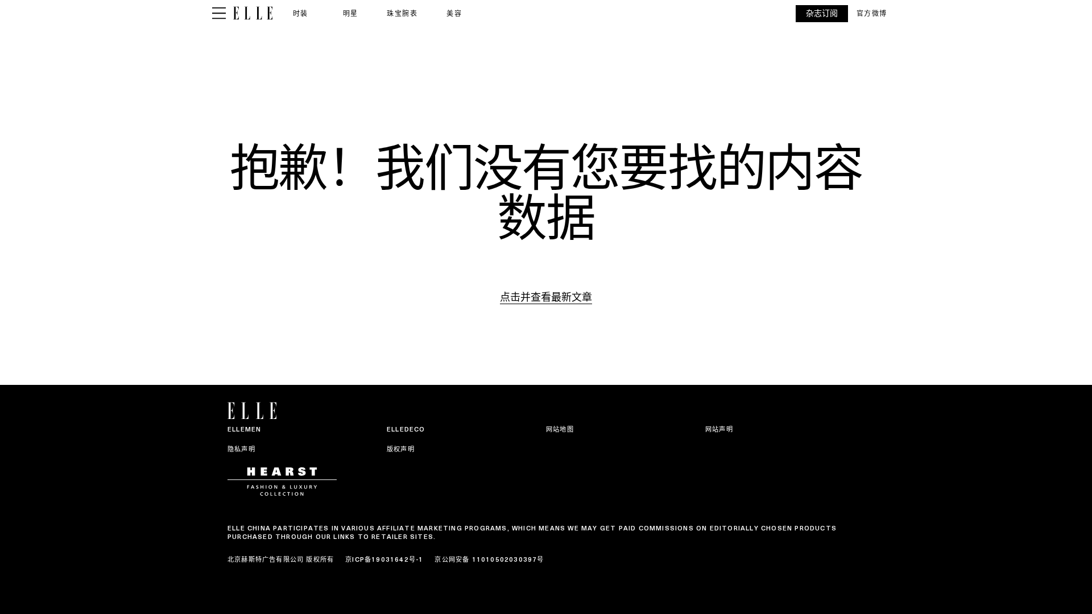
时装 (300, 13)
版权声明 (401, 449)
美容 (454, 13)
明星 (350, 13)
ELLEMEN (244, 429)
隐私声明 (241, 449)
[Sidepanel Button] (219, 14)
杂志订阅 (822, 13)
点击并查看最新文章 (546, 297)
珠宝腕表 (402, 13)
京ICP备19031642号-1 (384, 559)
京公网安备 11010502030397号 (489, 559)
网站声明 (719, 429)
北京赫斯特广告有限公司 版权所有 (281, 559)
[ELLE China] (252, 13)
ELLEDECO (406, 429)
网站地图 (560, 429)
